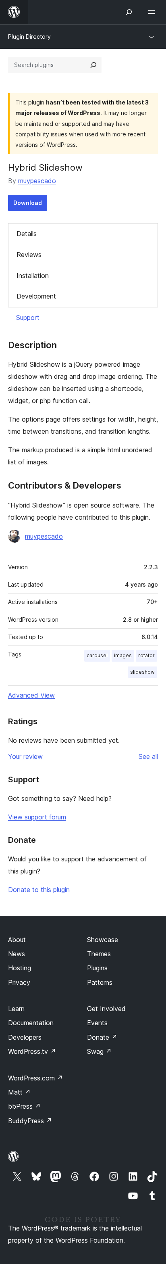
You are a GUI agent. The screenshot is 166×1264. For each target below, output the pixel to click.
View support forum (37, 817)
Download (27, 202)
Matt (19, 1092)
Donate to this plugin (39, 890)
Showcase (102, 940)
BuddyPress (30, 1121)
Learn (16, 1009)
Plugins (97, 968)
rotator (146, 655)
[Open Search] (129, 12)
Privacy (19, 982)
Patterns (99, 982)
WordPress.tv (32, 1051)
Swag (99, 1051)
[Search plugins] (93, 65)
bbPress (24, 1106)
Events (97, 1023)
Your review (25, 756)
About (17, 940)
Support (27, 317)
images (123, 655)
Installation (33, 276)
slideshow (142, 672)
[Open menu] (153, 12)
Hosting (19, 968)
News (16, 954)
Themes (99, 954)
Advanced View (31, 695)
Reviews (29, 255)
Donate (102, 1037)
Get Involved (106, 1009)
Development (36, 296)
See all (148, 756)
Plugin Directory (29, 36)
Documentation (31, 1023)
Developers (25, 1037)
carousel (97, 655)
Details (27, 234)
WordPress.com (35, 1078)
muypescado (37, 181)
